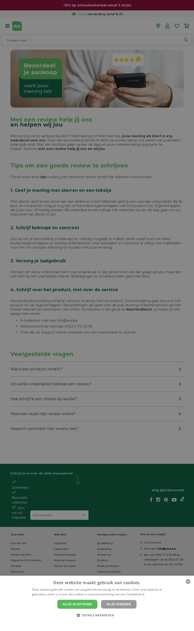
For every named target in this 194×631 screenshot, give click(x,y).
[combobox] (188, 581)
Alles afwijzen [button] (118, 604)
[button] (97, 615)
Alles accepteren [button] (77, 604)
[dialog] (97, 603)
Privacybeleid (94, 623)
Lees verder (154, 594)
